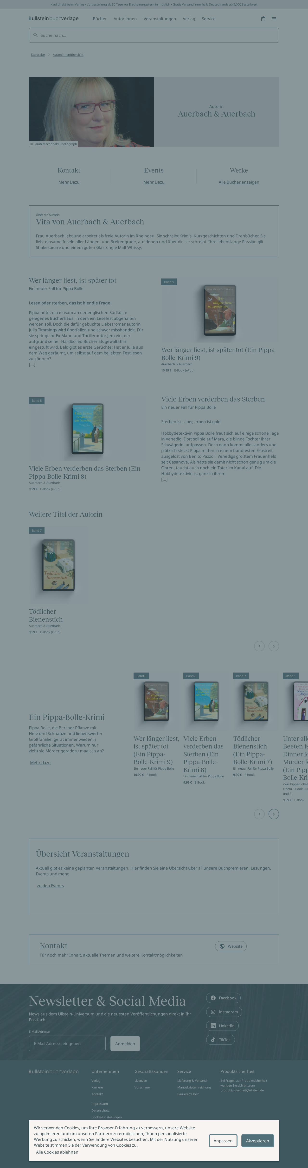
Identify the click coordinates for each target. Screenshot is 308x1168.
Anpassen (223, 1140)
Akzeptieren (257, 1140)
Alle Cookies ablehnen (57, 1152)
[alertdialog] (154, 1140)
